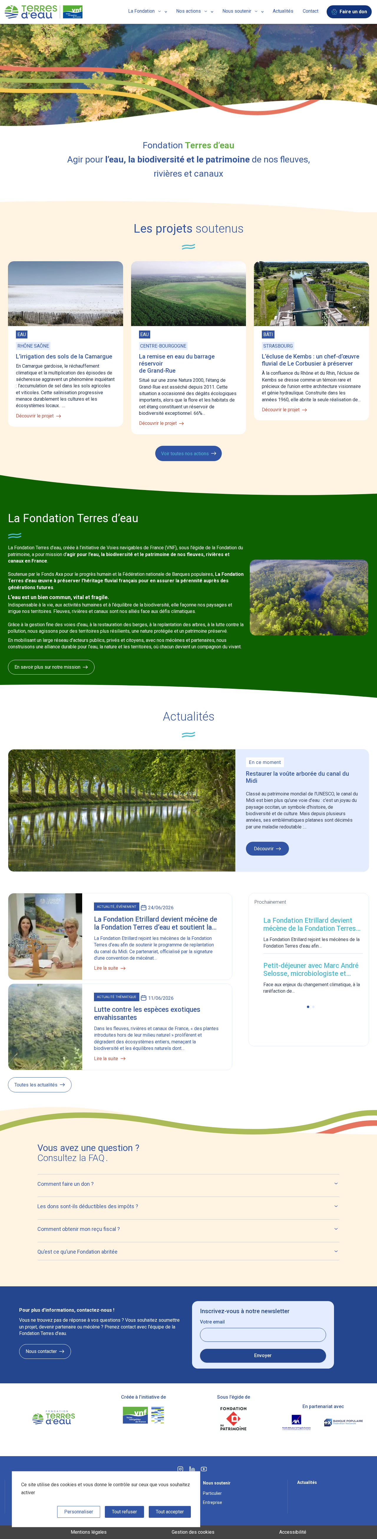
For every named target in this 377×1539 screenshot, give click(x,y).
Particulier (212, 1493)
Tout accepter (170, 1512)
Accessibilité (292, 1532)
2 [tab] (313, 1007)
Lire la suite (106, 968)
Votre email (212, 1322)
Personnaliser (78, 1512)
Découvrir (264, 851)
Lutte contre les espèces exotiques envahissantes (147, 1014)
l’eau (93, 554)
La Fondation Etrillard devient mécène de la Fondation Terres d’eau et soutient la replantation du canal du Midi (155, 923)
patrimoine (157, 554)
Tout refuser (124, 1512)
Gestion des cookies (193, 1532)
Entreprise (212, 1502)
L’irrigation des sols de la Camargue (64, 356)
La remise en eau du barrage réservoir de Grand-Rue (177, 363)
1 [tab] (308, 1007)
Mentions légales (89, 1532)
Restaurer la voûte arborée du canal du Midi (297, 777)
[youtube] (204, 1471)
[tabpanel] (311, 956)
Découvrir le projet (35, 416)
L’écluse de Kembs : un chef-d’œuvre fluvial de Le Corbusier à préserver (310, 360)
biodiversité (119, 554)
